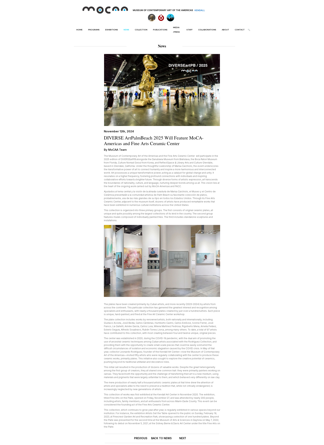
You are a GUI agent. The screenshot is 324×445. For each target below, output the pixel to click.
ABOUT (225, 29)
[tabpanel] (162, 261)
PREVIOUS (140, 438)
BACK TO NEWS (161, 438)
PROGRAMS (94, 29)
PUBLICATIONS (160, 29)
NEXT (182, 438)
